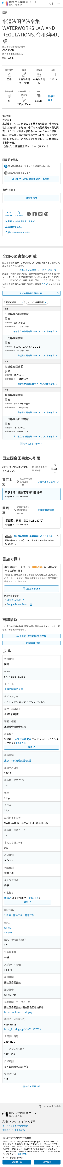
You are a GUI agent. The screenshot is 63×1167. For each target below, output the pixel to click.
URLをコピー (18, 215)
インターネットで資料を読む (15, 1125)
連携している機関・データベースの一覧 (37, 269)
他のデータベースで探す (19, 232)
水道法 (7, 898)
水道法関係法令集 (13, 689)
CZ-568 (8, 928)
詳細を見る (51, 97)
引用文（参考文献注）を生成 (21, 221)
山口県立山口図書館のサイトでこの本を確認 (34, 436)
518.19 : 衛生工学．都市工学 (19, 915)
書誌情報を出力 (15, 226)
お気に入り (9, 215)
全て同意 (47, 1162)
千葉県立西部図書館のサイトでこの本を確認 (34, 331)
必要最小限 (17, 1162)
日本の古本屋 (14, 599)
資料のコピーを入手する (13, 1130)
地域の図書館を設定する (30, 293)
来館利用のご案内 (46, 481)
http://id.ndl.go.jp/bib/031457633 (22, 1029)
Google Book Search (18, 604)
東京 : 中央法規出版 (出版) (18, 760)
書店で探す (31, 198)
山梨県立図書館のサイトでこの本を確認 (36, 355)
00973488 (33, 898)
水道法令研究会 (23, 739)
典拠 (30, 747)
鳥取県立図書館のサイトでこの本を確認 (36, 412)
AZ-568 (8, 932)
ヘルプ (45, 283)
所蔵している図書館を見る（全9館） (31, 179)
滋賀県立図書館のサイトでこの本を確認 (36, 383)
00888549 (21, 743)
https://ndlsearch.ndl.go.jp (18, 1012)
